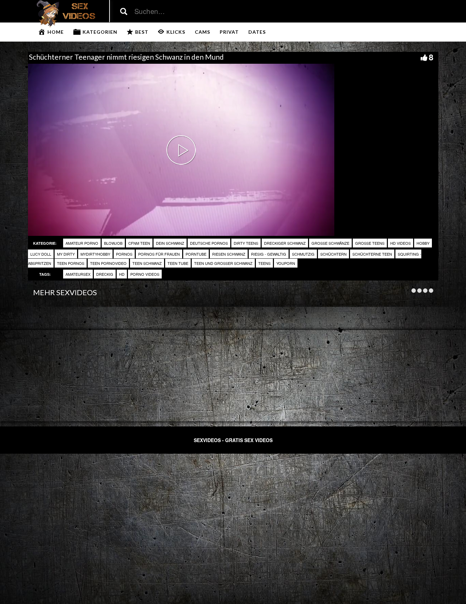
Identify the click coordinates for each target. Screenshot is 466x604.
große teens (369, 243)
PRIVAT (229, 32)
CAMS (202, 32)
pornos (124, 254)
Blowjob (113, 243)
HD (122, 274)
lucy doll (40, 254)
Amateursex (77, 274)
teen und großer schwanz (223, 263)
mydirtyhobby (95, 254)
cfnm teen (139, 243)
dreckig (104, 274)
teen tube (178, 263)
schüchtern (333, 254)
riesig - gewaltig (268, 254)
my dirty (66, 254)
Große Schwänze (330, 243)
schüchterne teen (372, 254)
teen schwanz (147, 263)
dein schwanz (170, 243)
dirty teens (246, 243)
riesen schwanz (228, 254)
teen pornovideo (108, 263)
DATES (257, 32)
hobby (423, 243)
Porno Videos (144, 274)
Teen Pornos (70, 263)
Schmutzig (303, 254)
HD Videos (400, 243)
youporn (285, 263)
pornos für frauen (159, 254)
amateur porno (81, 243)
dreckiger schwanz (285, 243)
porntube (196, 254)
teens (264, 263)
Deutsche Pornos (209, 243)
